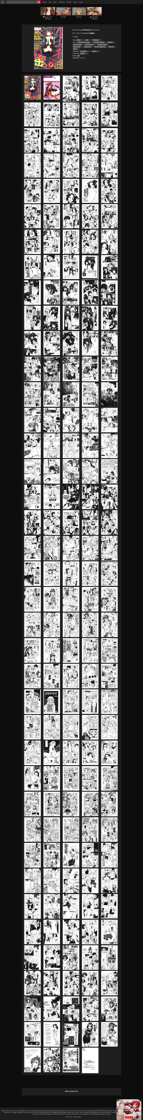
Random (44, 2)
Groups (75, 2)
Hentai (81, 2)
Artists (55, 2)
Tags (50, 2)
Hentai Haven (77, 1117)
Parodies (69, 2)
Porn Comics (68, 1117)
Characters (62, 2)
